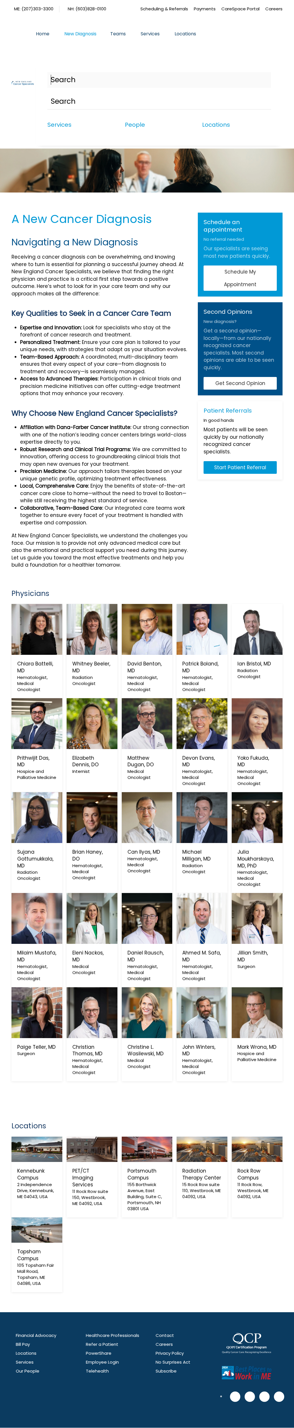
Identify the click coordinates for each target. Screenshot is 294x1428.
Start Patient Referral (240, 467)
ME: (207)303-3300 (33, 9)
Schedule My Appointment (240, 278)
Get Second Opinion (240, 383)
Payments (205, 9)
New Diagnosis (80, 33)
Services (150, 33)
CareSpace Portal (240, 9)
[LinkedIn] (279, 1397)
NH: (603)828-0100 (87, 9)
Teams (118, 33)
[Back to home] (23, 83)
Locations (185, 33)
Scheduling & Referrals (164, 9)
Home (42, 33)
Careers (274, 9)
